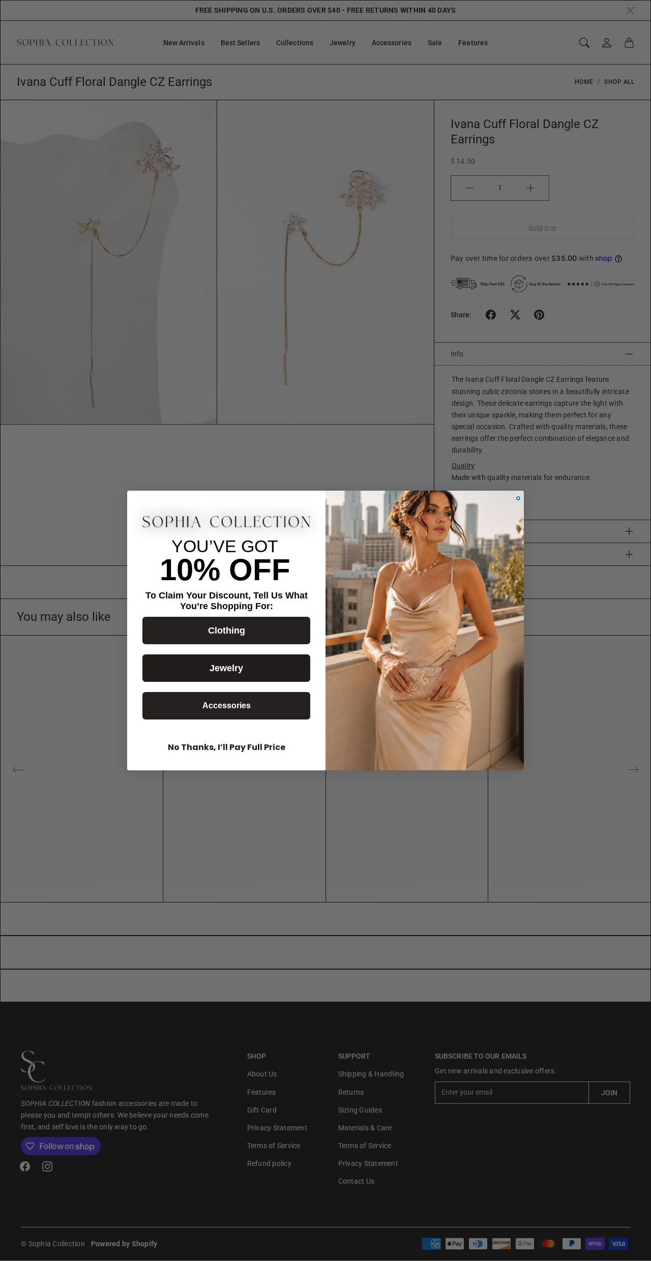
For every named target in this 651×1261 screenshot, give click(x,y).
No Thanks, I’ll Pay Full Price (226, 747)
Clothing (226, 630)
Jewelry (226, 668)
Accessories (226, 705)
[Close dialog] (518, 498)
